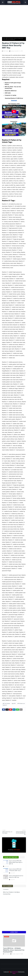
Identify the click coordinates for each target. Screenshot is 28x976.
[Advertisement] (14, 20)
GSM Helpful (6, 51)
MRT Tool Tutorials (9, 38)
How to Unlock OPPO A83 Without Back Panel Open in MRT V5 (15, 862)
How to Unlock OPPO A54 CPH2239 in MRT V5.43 (15, 869)
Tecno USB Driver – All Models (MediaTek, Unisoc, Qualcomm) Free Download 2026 (13, 950)
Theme (14, 973)
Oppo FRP (14, 703)
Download (14, 100)
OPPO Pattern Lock (21, 703)
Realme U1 (5, 705)
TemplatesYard (15, 971)
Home (4, 38)
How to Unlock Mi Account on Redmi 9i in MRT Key (16, 876)
